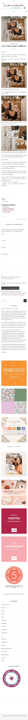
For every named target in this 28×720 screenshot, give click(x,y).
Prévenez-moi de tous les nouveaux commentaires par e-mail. (10, 277)
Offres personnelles (6, 648)
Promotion (4, 651)
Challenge (3, 623)
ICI (17, 166)
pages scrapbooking (8, 208)
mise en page (6, 212)
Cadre (2, 614)
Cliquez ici (3, 352)
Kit (2, 636)
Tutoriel (3, 657)
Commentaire (4, 254)
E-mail (3, 240)
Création (3, 626)
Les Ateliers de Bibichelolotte (14, 594)
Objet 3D (3, 645)
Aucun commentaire (21, 219)
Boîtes (2, 610)
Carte (2, 617)
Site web (3, 247)
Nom (2, 233)
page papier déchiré (8, 210)
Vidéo (2, 661)
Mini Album (4, 639)
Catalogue (4, 620)
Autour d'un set (5, 604)
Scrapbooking (14, 43)
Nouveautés (4, 642)
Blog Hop (3, 607)
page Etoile (6, 206)
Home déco (4, 629)
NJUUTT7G (12, 166)
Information (4, 632)
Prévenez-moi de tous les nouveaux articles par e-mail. (13, 283)
